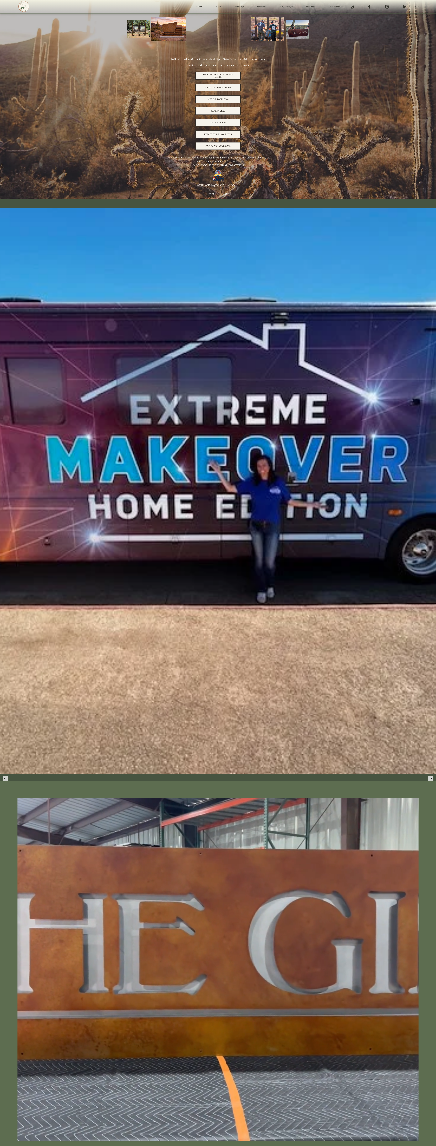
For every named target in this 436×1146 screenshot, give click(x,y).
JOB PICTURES (218, 111)
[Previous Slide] (5, 778)
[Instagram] (351, 6)
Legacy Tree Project (286, 7)
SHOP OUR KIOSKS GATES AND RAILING (218, 75)
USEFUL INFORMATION (218, 99)
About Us (199, 7)
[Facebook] (369, 6)
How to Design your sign (218, 134)
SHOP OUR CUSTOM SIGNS (218, 87)
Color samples (218, 122)
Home (218, 7)
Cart (416, 7)
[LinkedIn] (404, 6)
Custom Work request (335, 7)
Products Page (239, 7)
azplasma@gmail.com (216, 185)
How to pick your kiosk (218, 146)
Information (261, 7)
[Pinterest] (387, 6)
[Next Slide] (430, 778)
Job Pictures (310, 7)
